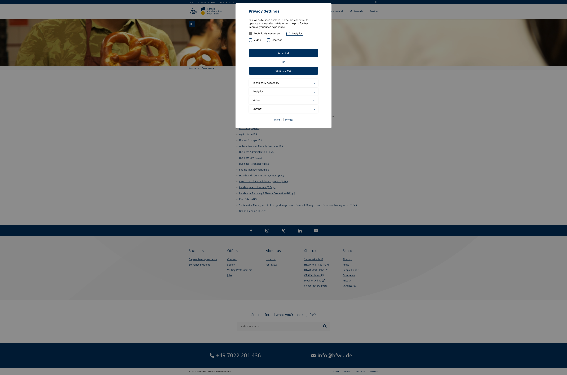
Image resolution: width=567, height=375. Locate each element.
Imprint (277, 119)
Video (257, 40)
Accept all (283, 53)
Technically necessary (267, 33)
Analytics (297, 33)
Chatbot (277, 40)
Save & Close (283, 70)
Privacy (289, 119)
